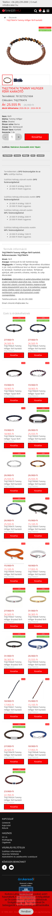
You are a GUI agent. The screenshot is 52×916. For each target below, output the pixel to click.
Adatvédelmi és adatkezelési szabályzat (19, 856)
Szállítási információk (11, 851)
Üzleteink (6, 822)
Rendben (26, 911)
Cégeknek (6, 842)
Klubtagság (7, 839)
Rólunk (5, 828)
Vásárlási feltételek (10, 854)
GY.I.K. (5, 837)
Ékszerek (13, 17)
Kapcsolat (6, 825)
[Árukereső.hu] (26, 880)
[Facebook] (4, 867)
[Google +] (11, 867)
